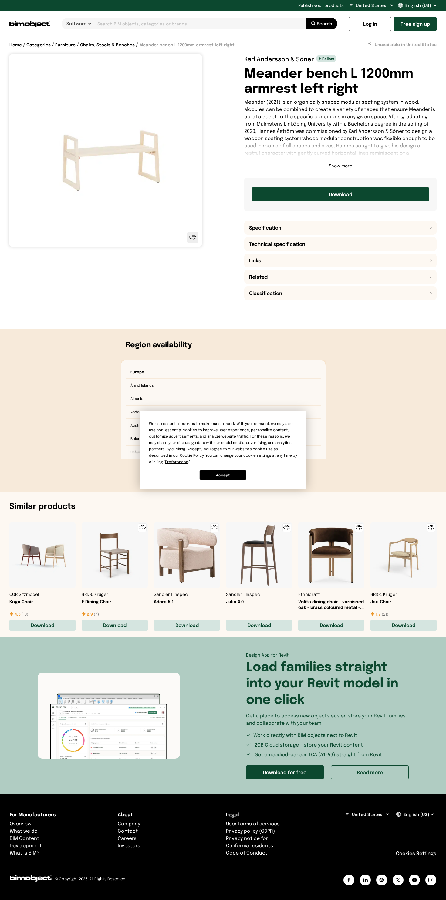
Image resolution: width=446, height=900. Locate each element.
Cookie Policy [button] (192, 455)
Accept (223, 475)
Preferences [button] (176, 462)
